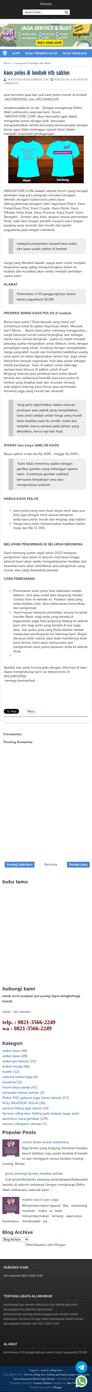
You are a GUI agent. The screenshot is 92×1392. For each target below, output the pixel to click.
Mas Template (74, 1383)
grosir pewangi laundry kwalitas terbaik (34, 1173)
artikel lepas (11, 1056)
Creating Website (42, 1383)
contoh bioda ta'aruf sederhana (45, 1142)
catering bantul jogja (17, 1077)
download (9, 1082)
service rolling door (52, 1370)
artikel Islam (11, 1051)
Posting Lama (78, 864)
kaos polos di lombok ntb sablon (36, 72)
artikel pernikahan (15, 1061)
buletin (7, 1071)
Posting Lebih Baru (19, 864)
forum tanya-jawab (16, 1087)
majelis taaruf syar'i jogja (40, 1199)
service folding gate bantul (22, 1108)
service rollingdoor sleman (22, 1124)
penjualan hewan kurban (20, 1092)
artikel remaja (12, 1066)
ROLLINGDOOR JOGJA (20, 1103)
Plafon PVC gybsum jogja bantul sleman (32, 1098)
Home (7, 63)
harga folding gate (75, 53)
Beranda (46, 4)
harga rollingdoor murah (41, 53)
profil (16, 53)
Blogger (60, 1245)
